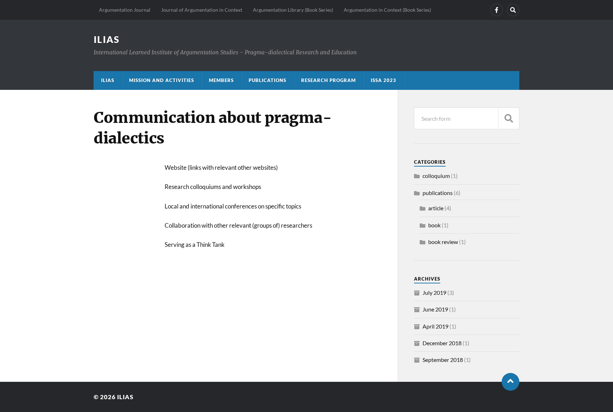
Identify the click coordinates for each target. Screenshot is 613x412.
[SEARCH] (508, 118)
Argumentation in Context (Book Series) (387, 10)
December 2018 (442, 343)
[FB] (496, 10)
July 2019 (434, 292)
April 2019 (435, 326)
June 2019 (435, 309)
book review (443, 241)
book (434, 225)
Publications (267, 80)
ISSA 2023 (383, 80)
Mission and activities (161, 80)
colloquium (436, 175)
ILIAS (107, 39)
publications (438, 192)
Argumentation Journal (124, 10)
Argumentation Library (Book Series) (293, 10)
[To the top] (510, 382)
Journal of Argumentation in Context (201, 10)
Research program (328, 80)
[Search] (513, 10)
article (435, 208)
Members (221, 80)
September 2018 (443, 359)
